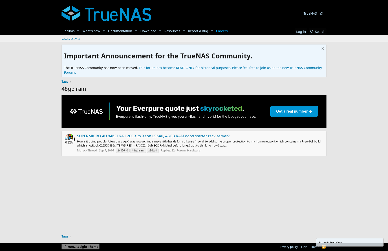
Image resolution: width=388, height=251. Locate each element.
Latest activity (71, 38)
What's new (91, 31)
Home (315, 247)
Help (304, 247)
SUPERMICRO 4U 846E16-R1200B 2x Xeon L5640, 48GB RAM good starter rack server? (153, 135)
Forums (69, 31)
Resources (172, 31)
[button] (78, 31)
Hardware (193, 150)
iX (321, 13)
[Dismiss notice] (322, 49)
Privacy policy (289, 247)
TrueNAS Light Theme (82, 247)
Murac (81, 150)
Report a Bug (198, 31)
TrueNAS (310, 13)
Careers (222, 31)
